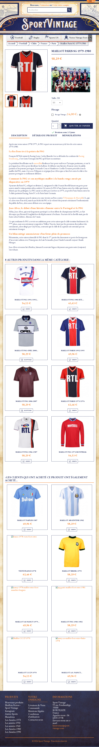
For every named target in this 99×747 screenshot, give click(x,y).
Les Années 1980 (13, 728)
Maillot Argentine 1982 (72, 520)
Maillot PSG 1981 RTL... (72, 300)
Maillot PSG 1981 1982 (71, 622)
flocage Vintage (66, 114)
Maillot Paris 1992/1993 (73, 350)
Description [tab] (19, 135)
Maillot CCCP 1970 (27, 672)
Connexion (44, 5)
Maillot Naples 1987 (27, 520)
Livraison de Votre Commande (36, 706)
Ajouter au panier (77, 125)
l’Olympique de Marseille (73, 198)
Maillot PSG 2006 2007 (26, 401)
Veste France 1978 (27, 571)
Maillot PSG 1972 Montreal (73, 452)
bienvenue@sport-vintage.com (61, 727)
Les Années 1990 (13, 731)
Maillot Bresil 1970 (71, 571)
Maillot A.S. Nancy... (71, 672)
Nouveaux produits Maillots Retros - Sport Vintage (14, 705)
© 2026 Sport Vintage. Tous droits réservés (49, 741)
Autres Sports (11, 713)
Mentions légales (36, 711)
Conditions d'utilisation (34, 715)
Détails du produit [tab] (44, 135)
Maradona (10, 716)
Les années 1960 (12, 725)
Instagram (10, 710)
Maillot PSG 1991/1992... (26, 300)
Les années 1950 (12, 722)
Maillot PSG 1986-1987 (26, 452)
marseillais (38, 163)
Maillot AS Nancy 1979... (27, 622)
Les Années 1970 (13, 719)
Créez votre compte (60, 5)
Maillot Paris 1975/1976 (73, 401)
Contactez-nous (35, 719)
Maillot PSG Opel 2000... (26, 350)
